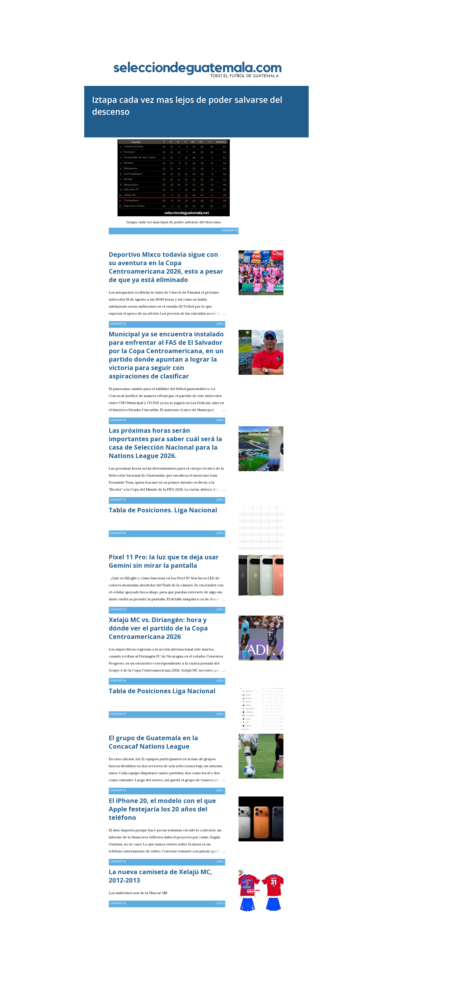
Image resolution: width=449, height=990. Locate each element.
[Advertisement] (224, 24)
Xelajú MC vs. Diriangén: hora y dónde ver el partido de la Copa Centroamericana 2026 (158, 628)
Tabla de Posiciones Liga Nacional (162, 691)
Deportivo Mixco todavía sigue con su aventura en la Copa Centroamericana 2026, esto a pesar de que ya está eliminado (166, 267)
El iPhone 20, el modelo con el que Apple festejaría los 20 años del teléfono (162, 809)
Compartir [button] (230, 230)
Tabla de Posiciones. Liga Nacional (163, 510)
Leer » (220, 324)
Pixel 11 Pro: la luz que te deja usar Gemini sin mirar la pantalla (164, 561)
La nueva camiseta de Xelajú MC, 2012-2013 (160, 875)
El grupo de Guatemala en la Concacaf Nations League (153, 742)
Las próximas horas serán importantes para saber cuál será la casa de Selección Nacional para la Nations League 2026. (165, 443)
